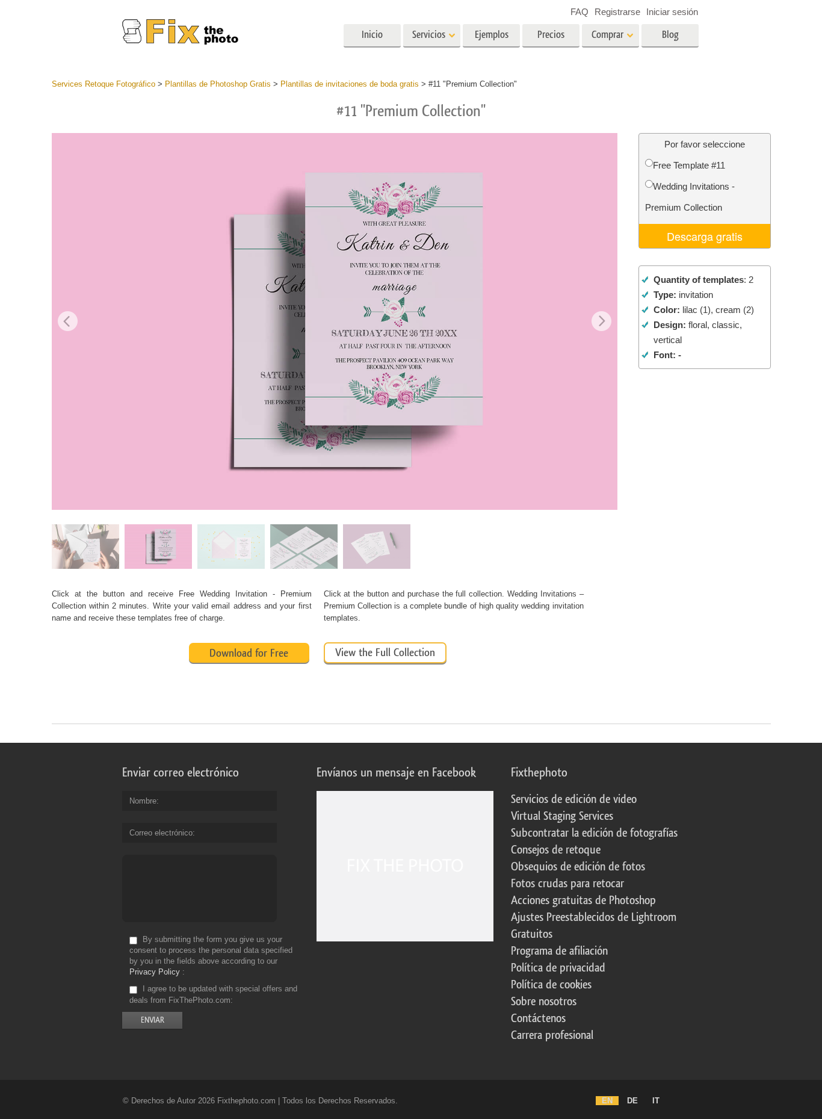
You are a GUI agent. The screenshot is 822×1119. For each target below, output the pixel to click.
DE (632, 1100)
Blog (670, 34)
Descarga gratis (705, 236)
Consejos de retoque (556, 850)
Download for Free (248, 653)
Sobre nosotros (543, 1002)
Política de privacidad (558, 968)
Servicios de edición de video (574, 799)
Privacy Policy (154, 971)
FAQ (579, 12)
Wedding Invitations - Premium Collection (690, 196)
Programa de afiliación (559, 951)
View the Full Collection (385, 652)
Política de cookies (551, 985)
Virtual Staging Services (562, 816)
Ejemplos (491, 34)
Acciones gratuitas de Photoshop (583, 900)
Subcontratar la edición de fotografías (594, 833)
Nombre (142, 800)
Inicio (372, 34)
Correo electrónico (161, 832)
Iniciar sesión (672, 12)
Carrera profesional (552, 1035)
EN (607, 1100)
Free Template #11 (689, 165)
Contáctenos (538, 1018)
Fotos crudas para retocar (567, 884)
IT (656, 1100)
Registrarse (617, 12)
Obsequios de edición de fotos (578, 867)
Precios (550, 34)
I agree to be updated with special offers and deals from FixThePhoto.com (213, 995)
